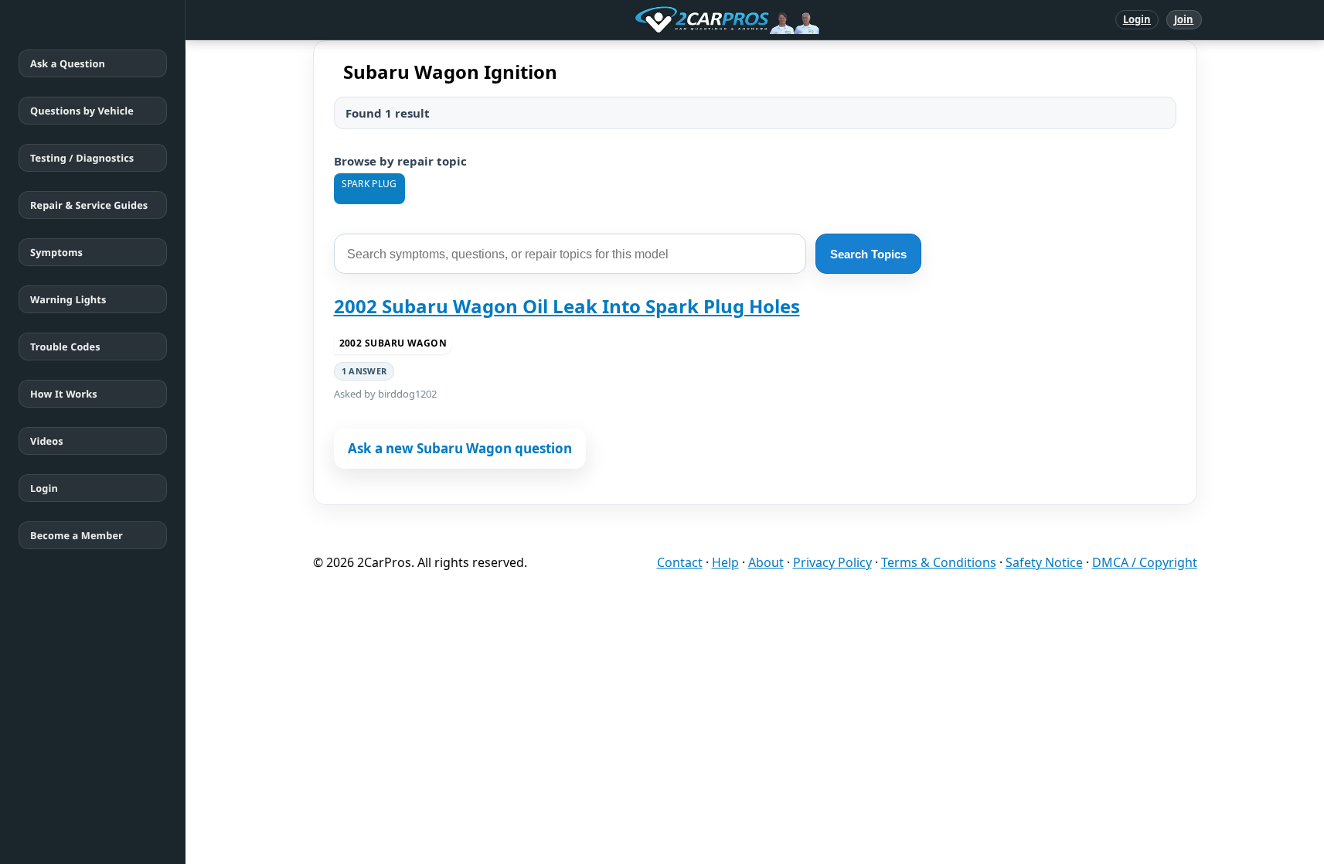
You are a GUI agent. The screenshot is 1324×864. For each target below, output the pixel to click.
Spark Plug (369, 183)
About (766, 562)
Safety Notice (1044, 562)
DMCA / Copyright (1144, 562)
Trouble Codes (65, 346)
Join (1183, 19)
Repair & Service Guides (89, 205)
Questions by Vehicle (82, 111)
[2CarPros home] (646, 20)
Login (1137, 19)
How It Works (63, 394)
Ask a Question (67, 63)
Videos (46, 441)
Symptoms (56, 252)
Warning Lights (68, 299)
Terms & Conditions (938, 562)
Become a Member (76, 535)
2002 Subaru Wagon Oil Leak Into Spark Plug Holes (567, 306)
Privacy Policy (832, 562)
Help (725, 562)
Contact (680, 562)
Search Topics (868, 254)
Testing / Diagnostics (82, 158)
